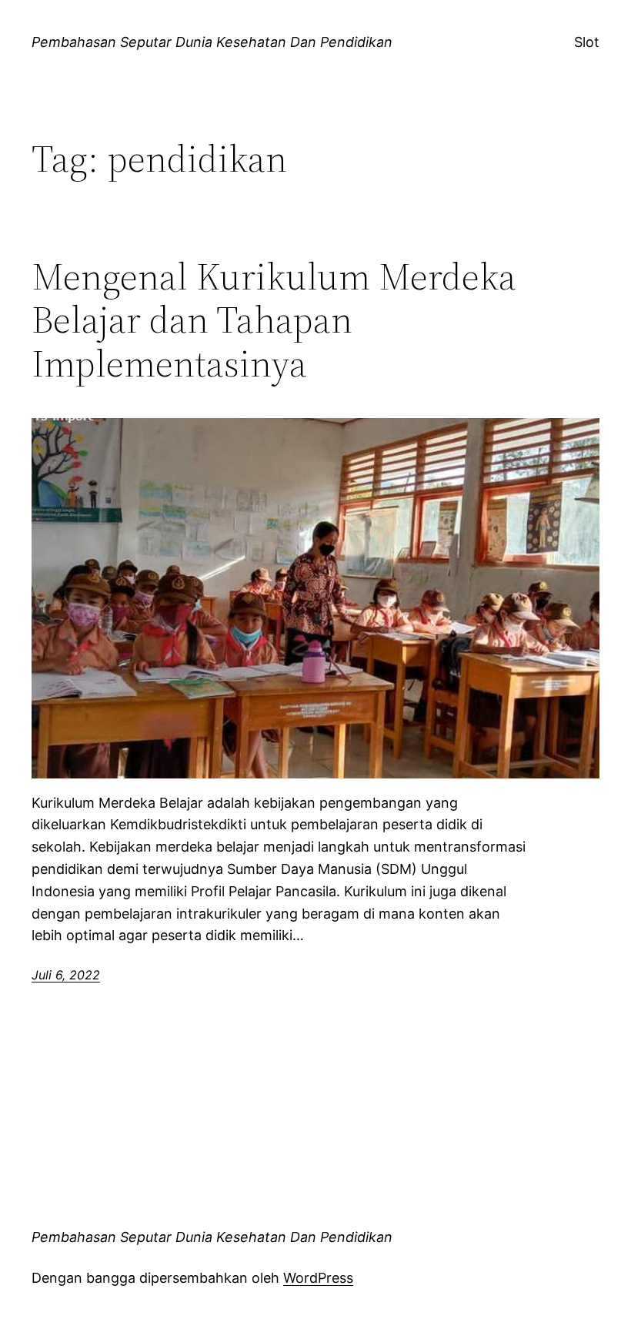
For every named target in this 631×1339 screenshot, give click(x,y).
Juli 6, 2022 (66, 974)
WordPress (318, 1278)
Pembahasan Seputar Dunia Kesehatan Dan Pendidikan (212, 42)
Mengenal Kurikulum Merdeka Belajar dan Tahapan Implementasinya (274, 320)
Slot (586, 42)
